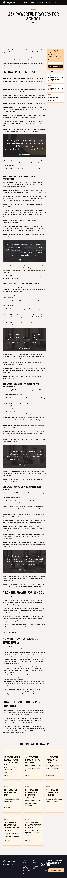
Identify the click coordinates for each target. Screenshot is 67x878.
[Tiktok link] (23, 873)
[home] (9, 2)
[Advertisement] (33, 33)
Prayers (32, 2)
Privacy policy (25, 868)
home (25, 2)
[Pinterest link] (26, 870)
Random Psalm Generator (34, 868)
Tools (55, 2)
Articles (48, 2)
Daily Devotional (35, 866)
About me (25, 867)
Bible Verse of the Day (35, 865)
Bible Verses (40, 2)
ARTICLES (24, 865)
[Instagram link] (29, 870)
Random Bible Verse (35, 862)
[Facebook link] (23, 870)
